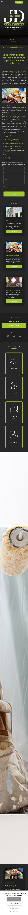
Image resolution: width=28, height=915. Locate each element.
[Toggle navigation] (26, 2)
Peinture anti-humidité (12, 256)
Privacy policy (14, 911)
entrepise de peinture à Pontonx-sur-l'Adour (15, 71)
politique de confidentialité (11, 189)
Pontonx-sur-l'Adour (13, 46)
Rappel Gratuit (19, 2)
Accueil (2, 46)
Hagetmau (6, 155)
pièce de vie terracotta (13, 290)
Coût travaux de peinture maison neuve (12, 139)
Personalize (14, 908)
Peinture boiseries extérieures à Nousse (11, 886)
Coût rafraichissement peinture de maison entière (14, 138)
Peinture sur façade (12, 221)
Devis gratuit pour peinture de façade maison (13, 146)
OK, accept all (14, 899)
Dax (5, 154)
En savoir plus (14, 231)
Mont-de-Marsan (7, 157)
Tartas (6, 160)
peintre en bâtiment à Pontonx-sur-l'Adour (14, 117)
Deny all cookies (14, 903)
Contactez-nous (14, 41)
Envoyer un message (14, 325)
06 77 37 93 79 (14, 39)
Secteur (7, 46)
